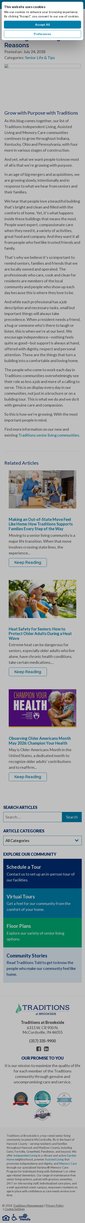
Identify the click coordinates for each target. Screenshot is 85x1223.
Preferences (42, 34)
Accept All (42, 24)
